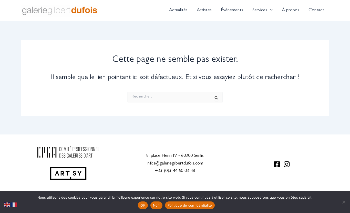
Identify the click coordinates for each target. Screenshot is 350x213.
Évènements (232, 10)
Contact (316, 10)
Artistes (204, 10)
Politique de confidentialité (190, 205)
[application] (270, 10)
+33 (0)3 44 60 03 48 (175, 171)
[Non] (343, 202)
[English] (7, 205)
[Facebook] (277, 164)
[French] (14, 205)
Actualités (178, 10)
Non (156, 205)
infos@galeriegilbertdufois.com (175, 163)
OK (142, 205)
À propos (290, 10)
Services (259, 10)
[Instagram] (286, 164)
